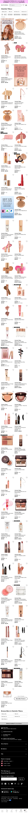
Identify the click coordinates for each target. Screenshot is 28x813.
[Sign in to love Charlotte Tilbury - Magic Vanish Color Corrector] (13, 392)
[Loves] (23, 5)
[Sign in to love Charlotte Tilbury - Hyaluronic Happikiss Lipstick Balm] (26, 542)
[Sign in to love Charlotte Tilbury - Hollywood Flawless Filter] (13, 153)
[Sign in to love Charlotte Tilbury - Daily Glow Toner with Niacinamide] (26, 668)
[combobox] (15, 5)
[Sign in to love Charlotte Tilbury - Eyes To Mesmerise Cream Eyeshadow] (13, 456)
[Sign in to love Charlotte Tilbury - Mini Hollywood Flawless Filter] (26, 220)
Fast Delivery (17, 14)
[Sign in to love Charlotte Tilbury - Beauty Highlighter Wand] (26, 241)
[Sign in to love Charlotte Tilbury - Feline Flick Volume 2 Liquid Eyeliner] (26, 647)
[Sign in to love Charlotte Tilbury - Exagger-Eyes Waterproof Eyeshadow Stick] (13, 43)
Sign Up (21, 779)
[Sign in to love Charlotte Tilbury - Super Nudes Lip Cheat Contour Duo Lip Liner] (13, 306)
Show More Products (21, 698)
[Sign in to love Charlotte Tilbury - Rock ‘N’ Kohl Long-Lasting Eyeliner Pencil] (26, 348)
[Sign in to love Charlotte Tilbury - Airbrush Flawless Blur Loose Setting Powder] (26, 153)
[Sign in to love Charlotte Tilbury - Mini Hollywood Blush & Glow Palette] (13, 435)
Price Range (24, 14)
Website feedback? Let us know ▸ (14, 723)
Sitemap (20, 798)
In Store (10, 14)
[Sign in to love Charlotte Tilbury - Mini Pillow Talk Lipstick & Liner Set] (26, 110)
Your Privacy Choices (5, 800)
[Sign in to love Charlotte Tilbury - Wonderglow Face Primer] (26, 606)
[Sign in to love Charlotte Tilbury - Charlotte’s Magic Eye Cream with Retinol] (13, 689)
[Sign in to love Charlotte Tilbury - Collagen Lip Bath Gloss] (13, 477)
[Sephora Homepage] (4, 5)
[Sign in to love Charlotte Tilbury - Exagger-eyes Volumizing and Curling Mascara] (26, 413)
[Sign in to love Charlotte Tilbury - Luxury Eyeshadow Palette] (26, 456)
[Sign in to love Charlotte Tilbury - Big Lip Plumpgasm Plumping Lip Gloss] (13, 413)
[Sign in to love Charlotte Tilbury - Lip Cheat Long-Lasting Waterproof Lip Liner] (26, 88)
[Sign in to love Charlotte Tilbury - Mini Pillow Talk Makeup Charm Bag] (13, 132)
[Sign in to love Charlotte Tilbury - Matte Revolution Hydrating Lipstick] (26, 175)
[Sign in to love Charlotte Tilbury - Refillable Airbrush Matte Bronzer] (26, 197)
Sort (5, 14)
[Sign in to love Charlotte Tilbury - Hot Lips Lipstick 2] (13, 542)
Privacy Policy (3, 798)
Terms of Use (9, 798)
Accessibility (15, 798)
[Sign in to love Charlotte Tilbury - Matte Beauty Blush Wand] (26, 306)
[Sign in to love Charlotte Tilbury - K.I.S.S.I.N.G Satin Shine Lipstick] (26, 132)
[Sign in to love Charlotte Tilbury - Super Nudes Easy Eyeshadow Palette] (13, 668)
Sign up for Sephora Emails (7, 776)
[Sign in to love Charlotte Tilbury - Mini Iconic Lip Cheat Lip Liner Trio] (13, 348)
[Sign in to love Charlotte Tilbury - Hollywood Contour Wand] (13, 285)
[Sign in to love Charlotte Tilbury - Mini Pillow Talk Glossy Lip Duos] (26, 285)
